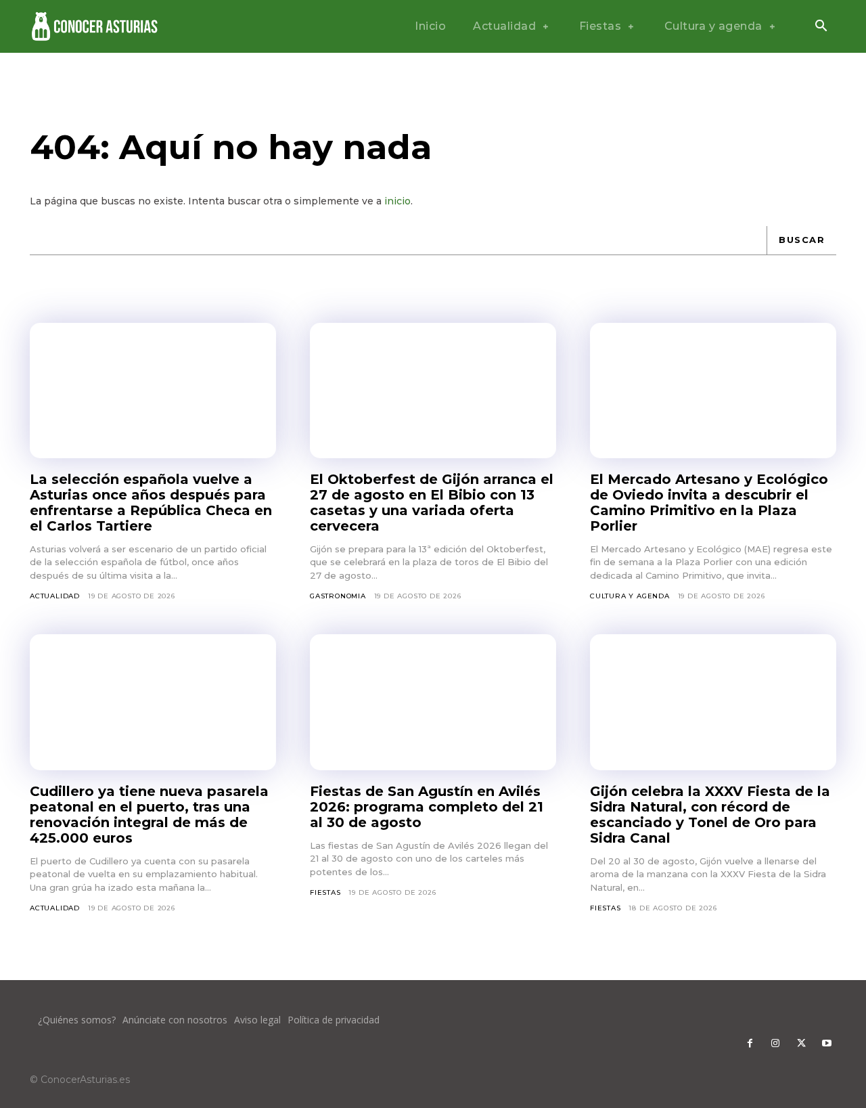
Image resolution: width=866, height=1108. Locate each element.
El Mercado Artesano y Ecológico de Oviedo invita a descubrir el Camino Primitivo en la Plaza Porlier (709, 502)
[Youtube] (826, 1043)
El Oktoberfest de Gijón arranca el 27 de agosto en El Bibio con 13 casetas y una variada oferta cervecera (431, 502)
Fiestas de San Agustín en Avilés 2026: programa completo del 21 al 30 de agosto (426, 806)
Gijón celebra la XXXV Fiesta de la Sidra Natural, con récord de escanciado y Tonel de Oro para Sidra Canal (710, 814)
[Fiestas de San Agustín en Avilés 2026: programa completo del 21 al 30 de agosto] (433, 702)
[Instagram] (775, 1043)
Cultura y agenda (630, 596)
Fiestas (325, 892)
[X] (801, 1043)
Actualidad (55, 596)
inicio (397, 201)
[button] (820, 27)
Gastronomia (338, 596)
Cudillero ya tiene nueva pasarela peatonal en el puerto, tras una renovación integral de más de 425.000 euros (149, 814)
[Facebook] (749, 1043)
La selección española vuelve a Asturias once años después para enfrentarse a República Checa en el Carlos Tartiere (151, 502)
